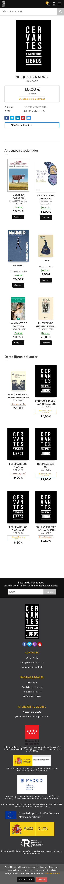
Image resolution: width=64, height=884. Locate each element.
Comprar (18, 216)
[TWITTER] (29, 644)
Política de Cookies (32, 696)
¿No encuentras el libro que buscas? (32, 716)
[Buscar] (60, 11)
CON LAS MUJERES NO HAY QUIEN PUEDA (46, 529)
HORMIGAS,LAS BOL (45, 466)
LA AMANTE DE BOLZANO (18, 325)
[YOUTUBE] (39, 644)
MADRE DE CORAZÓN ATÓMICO (18, 197)
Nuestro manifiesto (32, 712)
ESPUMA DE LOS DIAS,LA (18, 466)
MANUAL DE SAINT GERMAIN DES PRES (18, 396)
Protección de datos (32, 691)
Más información (52, 873)
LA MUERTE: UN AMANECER (45, 197)
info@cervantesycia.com (32, 662)
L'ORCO (46, 260)
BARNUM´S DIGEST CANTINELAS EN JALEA (46, 402)
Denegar (41, 879)
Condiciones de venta (32, 687)
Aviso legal (32, 682)
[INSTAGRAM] (34, 644)
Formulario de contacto (32, 667)
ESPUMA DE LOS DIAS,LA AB (18, 529)
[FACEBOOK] (24, 644)
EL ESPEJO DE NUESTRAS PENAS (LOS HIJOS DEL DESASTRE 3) (46, 325)
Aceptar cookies (26, 879)
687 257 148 (32, 657)
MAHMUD (18, 265)
